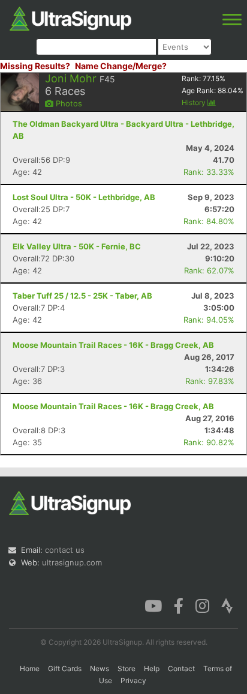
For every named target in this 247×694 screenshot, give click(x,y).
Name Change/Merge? (121, 66)
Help (151, 668)
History (194, 102)
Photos (67, 103)
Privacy (133, 680)
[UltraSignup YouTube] (153, 605)
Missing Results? (35, 66)
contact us (65, 550)
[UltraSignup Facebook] (178, 605)
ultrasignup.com (72, 562)
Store (126, 668)
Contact (181, 668)
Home (30, 668)
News (99, 668)
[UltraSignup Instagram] (202, 605)
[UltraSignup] (70, 17)
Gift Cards (65, 668)
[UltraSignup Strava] (227, 605)
